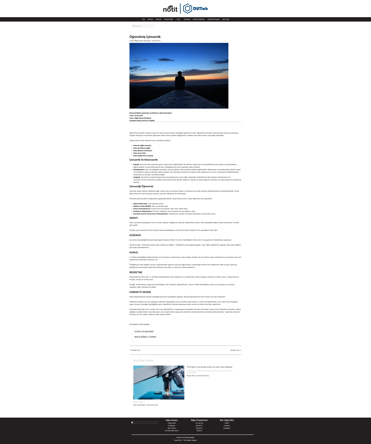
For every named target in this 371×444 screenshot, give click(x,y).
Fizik (143, 19)
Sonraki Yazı (235, 350)
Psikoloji (158, 19)
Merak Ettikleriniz (199, 19)
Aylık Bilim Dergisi (214, 19)
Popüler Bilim (168, 19)
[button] (169, 19)
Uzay (178, 19)
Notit (134, 405)
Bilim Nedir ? (139, 402)
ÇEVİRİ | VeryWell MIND (143, 331)
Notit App (225, 19)
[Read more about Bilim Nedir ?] (158, 382)
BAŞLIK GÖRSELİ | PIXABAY (145, 337)
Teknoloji (187, 19)
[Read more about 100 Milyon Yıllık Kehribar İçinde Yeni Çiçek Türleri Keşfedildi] (209, 367)
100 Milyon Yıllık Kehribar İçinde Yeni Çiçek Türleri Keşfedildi (210, 372)
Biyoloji (150, 19)
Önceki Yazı (135, 350)
